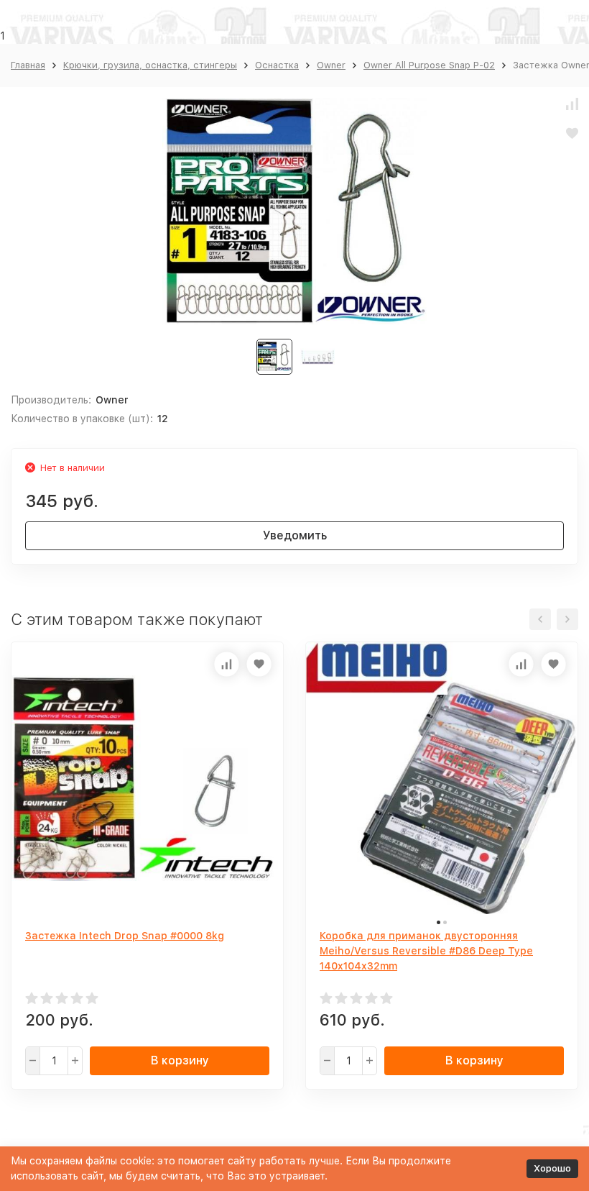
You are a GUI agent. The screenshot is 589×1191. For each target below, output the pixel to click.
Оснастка (277, 65)
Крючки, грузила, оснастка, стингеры (150, 65)
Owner (331, 65)
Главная (28, 65)
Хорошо (552, 1168)
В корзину (180, 1060)
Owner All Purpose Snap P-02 (429, 65)
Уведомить (295, 535)
